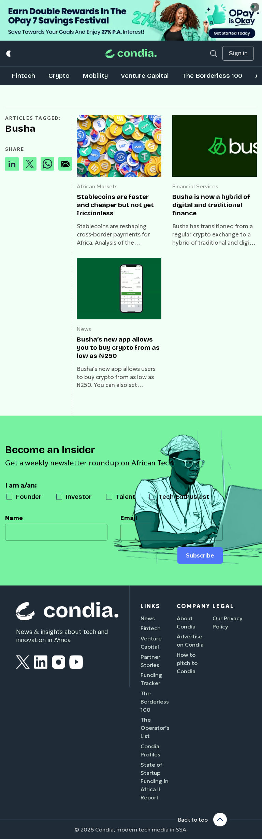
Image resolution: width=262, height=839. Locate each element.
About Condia (186, 622)
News (84, 329)
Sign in (238, 53)
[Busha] (214, 146)
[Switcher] (9, 53)
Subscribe (200, 555)
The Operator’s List (155, 727)
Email (128, 518)
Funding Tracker (151, 678)
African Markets (97, 186)
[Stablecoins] (119, 146)
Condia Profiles (150, 750)
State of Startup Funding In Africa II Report (155, 781)
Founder (29, 497)
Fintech (23, 75)
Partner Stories (150, 660)
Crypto (59, 75)
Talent (125, 497)
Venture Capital (145, 75)
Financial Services (195, 186)
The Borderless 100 (212, 75)
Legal (223, 606)
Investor (79, 497)
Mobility (95, 75)
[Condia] (131, 53)
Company (193, 606)
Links (150, 606)
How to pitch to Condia (187, 663)
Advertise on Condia (190, 640)
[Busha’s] (119, 288)
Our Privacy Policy (228, 622)
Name (14, 518)
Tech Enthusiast (184, 497)
